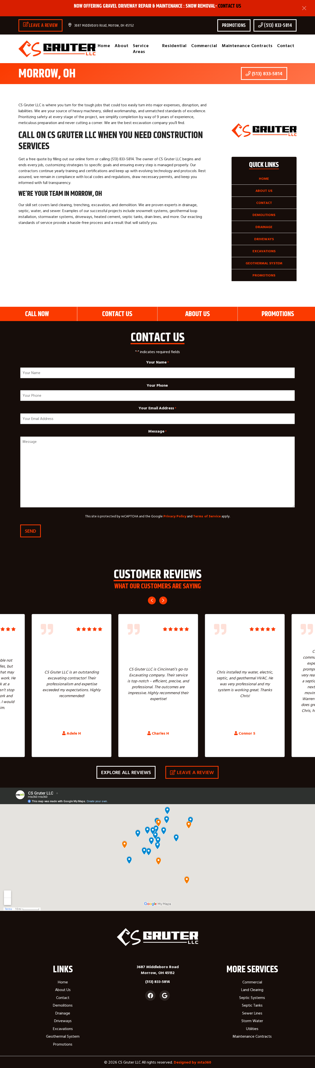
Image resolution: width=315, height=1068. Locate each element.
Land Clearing (252, 989)
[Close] (304, 8)
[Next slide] (163, 600)
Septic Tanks (252, 1005)
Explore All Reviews (126, 772)
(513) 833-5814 (277, 25)
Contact (285, 45)
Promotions (234, 25)
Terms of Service (207, 516)
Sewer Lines (252, 1013)
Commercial (204, 45)
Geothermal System (264, 263)
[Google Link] (164, 995)
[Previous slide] (152, 600)
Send (30, 531)
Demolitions (263, 215)
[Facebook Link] (150, 995)
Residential (174, 45)
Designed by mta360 (192, 1062)
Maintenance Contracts (247, 45)
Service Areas (141, 48)
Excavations (264, 251)
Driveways (264, 239)
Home (104, 45)
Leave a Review (43, 25)
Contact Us (229, 6)
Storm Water (252, 1020)
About (121, 45)
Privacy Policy (174, 516)
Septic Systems (252, 997)
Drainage (263, 227)
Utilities (252, 1028)
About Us (263, 190)
